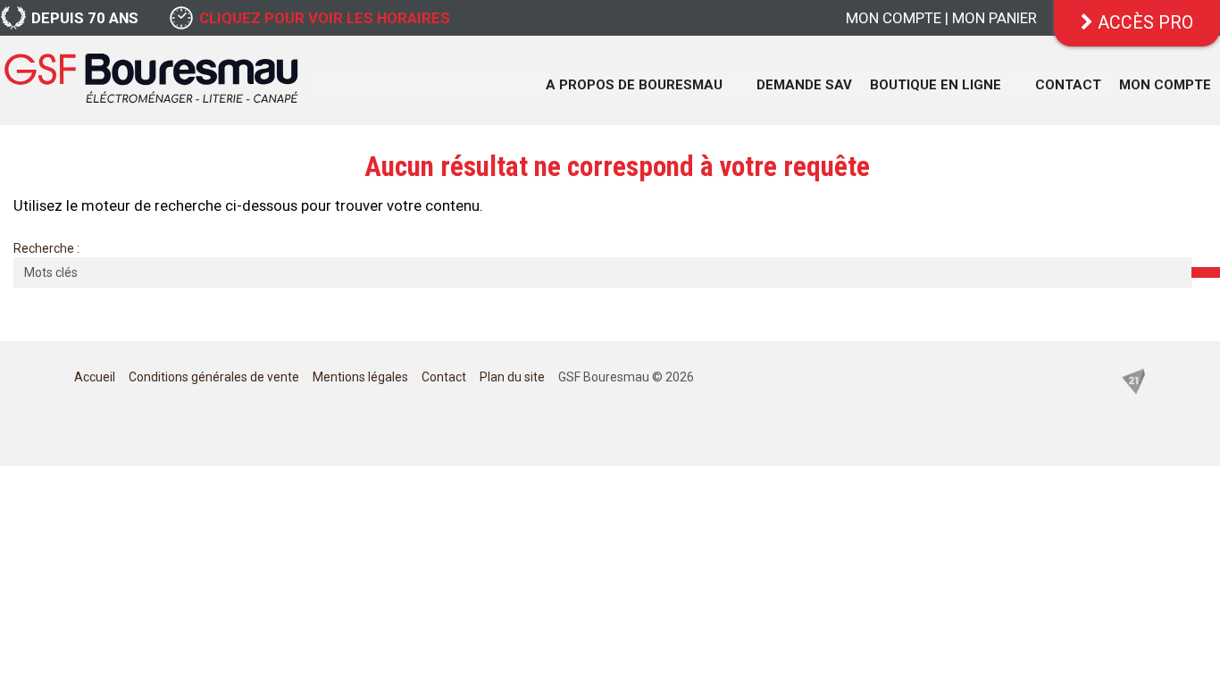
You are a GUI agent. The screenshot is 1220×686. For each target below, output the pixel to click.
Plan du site (512, 377)
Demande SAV (804, 85)
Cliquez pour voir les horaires (324, 18)
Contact (1068, 85)
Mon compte (893, 18)
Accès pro (1143, 23)
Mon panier (994, 18)
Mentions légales (360, 377)
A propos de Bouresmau (634, 85)
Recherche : (46, 248)
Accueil (94, 377)
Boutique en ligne (935, 85)
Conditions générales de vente (214, 377)
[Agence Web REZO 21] (1133, 380)
